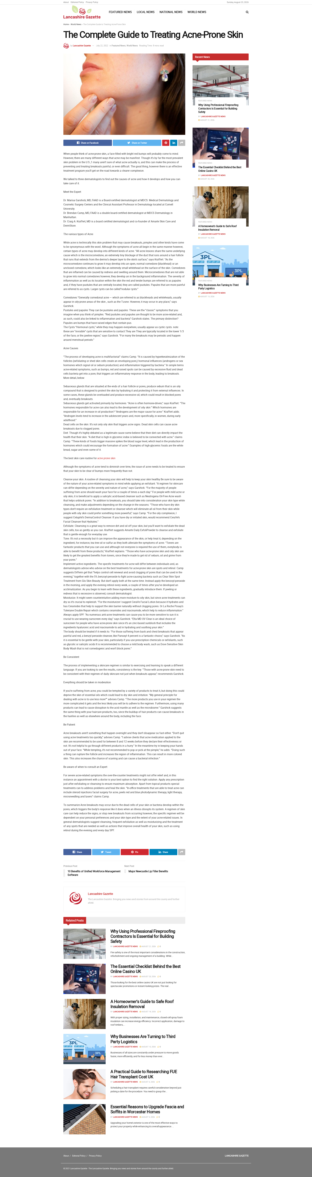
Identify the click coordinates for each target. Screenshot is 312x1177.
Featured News (120, 12)
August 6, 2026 (148, 1082)
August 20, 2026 (148, 976)
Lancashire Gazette (82, 45)
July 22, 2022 (102, 45)
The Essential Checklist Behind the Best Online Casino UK (145, 968)
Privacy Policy (92, 2)
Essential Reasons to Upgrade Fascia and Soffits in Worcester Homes (147, 1109)
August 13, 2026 (148, 1046)
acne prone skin (106, 458)
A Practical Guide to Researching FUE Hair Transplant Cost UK (143, 1074)
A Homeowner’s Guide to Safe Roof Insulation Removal (142, 1004)
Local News (146, 12)
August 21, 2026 (148, 946)
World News (197, 12)
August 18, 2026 (148, 1011)
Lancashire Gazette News (125, 946)
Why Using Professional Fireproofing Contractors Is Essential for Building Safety (142, 936)
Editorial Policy (77, 2)
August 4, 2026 (148, 1117)
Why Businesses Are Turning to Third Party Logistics (143, 1039)
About (66, 2)
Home (66, 24)
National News (171, 12)
